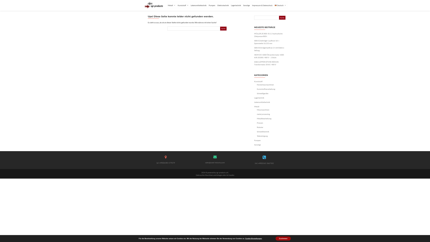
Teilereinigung (262, 136)
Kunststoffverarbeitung (266, 89)
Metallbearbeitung (264, 118)
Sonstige (246, 5)
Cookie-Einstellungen (253, 238)
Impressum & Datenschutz (262, 5)
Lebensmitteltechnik (198, 5)
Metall (170, 5)
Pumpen (212, 5)
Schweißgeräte (262, 93)
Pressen (260, 123)
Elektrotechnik (223, 5)
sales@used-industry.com (215, 162)
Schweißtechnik (263, 132)
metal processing (263, 114)
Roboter (260, 127)
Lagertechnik (236, 5)
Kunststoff (182, 5)
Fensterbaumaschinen (265, 85)
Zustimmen (283, 238)
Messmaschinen (263, 110)
